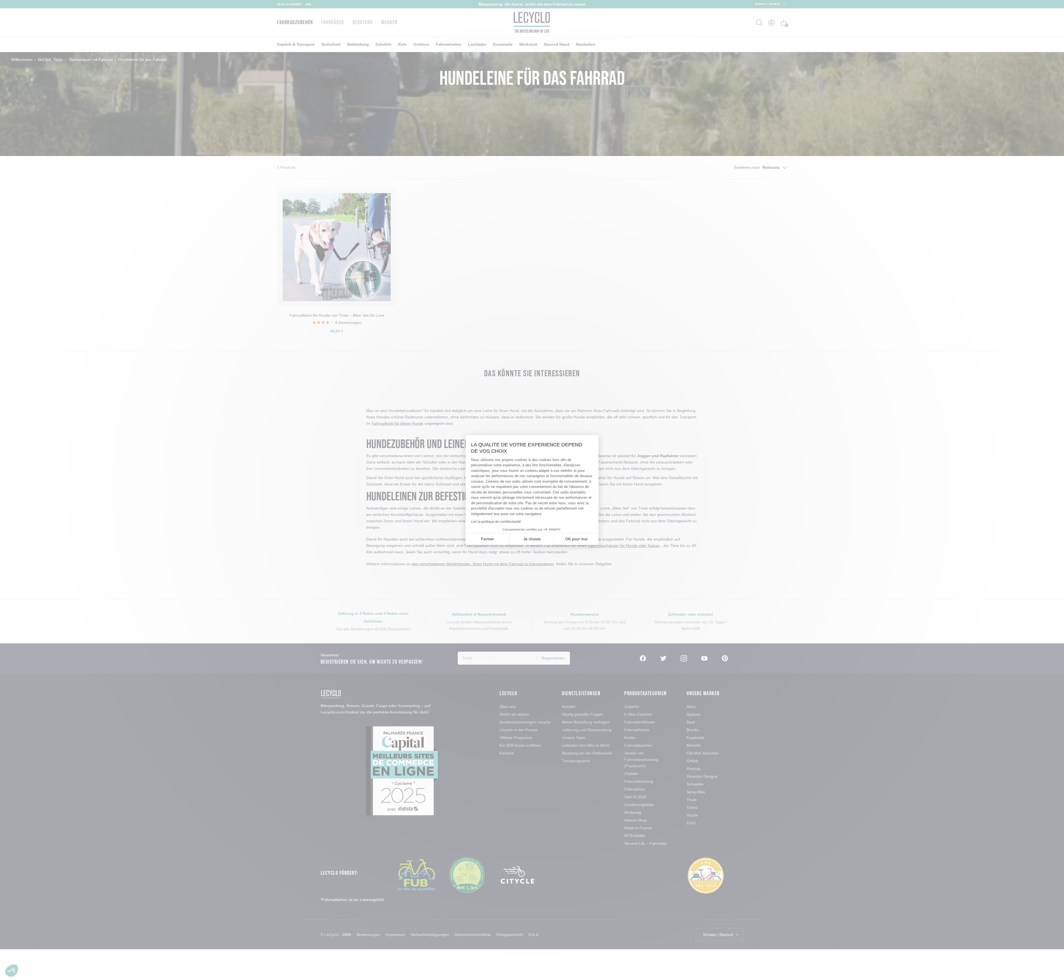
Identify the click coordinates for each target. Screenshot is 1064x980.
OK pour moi (576, 539)
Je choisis (532, 539)
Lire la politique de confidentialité (496, 522)
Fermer (487, 539)
